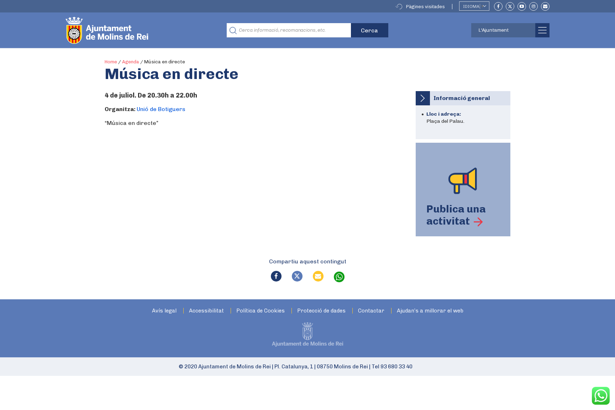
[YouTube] (521, 6)
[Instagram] (533, 6)
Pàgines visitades (425, 6)
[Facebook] (498, 6)
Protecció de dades (321, 311)
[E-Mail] (545, 6)
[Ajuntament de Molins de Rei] (133, 30)
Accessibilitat (206, 311)
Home (111, 61)
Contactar (371, 311)
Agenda (130, 61)
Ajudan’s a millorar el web (430, 311)
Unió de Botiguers (161, 109)
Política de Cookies (260, 311)
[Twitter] (510, 6)
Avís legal (164, 311)
